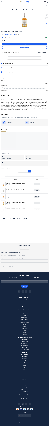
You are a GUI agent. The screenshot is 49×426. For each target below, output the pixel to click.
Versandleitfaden (24, 317)
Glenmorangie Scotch (24, 349)
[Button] (19, 291)
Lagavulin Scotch (24, 345)
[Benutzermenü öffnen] (47, 2)
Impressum (24, 369)
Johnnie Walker (24, 334)
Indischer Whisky (24, 389)
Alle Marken (24, 306)
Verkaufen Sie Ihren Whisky (24, 313)
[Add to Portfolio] (46, 19)
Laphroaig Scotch (24, 341)
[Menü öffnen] (1, 2)
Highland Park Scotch (24, 339)
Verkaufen (34, 9)
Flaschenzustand (24, 319)
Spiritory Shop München (24, 398)
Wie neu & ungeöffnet (10, 34)
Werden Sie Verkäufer (24, 311)
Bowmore (24, 330)
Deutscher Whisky (24, 391)
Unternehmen (24, 358)
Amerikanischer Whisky (24, 387)
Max (29, 171)
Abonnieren (24, 286)
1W (19, 171)
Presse (24, 360)
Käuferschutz (24, 301)
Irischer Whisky (24, 383)
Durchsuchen (15, 9)
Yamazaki (24, 332)
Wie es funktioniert (24, 354)
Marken (20, 9)
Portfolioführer (24, 356)
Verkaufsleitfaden (24, 315)
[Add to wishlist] (46, 16)
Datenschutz (24, 371)
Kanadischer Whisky (24, 385)
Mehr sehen (24, 209)
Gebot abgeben (24, 47)
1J (26, 171)
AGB (24, 367)
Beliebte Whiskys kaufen (24, 304)
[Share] (46, 23)
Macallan (24, 324)
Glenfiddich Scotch (24, 343)
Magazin (24, 362)
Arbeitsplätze (24, 376)
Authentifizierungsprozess (24, 302)
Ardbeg (24, 326)
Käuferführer (24, 299)
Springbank (24, 328)
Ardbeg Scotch (24, 347)
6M (24, 171)
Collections (28, 9)
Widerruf (24, 372)
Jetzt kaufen (24, 44)
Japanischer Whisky (24, 381)
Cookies (24, 374)
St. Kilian (24, 396)
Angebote (37, 184)
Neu (24, 9)
